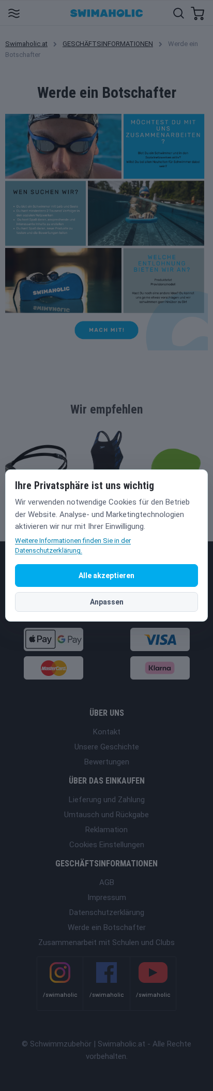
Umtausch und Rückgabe (106, 814)
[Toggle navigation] (14, 12)
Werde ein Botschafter (107, 927)
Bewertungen (106, 761)
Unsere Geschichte (106, 746)
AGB (106, 882)
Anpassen (107, 602)
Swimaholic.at (26, 44)
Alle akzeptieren (106, 575)
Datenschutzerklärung (106, 912)
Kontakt (106, 731)
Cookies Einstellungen (106, 844)
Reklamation (106, 829)
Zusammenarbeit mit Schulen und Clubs (106, 942)
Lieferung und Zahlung (107, 799)
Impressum (106, 897)
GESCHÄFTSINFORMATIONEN (108, 44)
